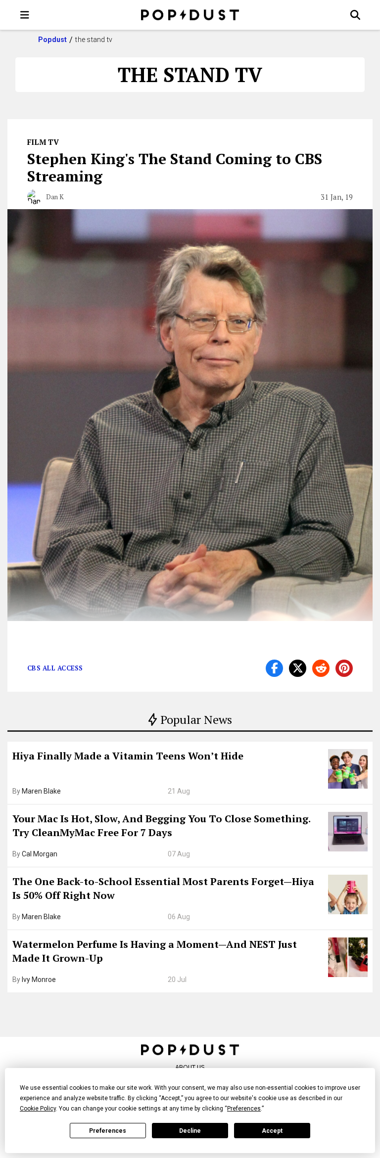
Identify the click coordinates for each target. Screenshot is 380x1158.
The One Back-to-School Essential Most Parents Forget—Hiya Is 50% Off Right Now (163, 888)
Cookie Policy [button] (38, 1108)
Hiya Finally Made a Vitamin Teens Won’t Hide (127, 755)
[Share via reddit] (321, 668)
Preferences (107, 1130)
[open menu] (25, 15)
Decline (190, 1130)
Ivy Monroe (39, 979)
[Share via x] (297, 668)
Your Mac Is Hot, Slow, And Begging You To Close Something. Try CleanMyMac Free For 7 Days (161, 825)
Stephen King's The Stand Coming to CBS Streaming (174, 167)
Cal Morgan (39, 854)
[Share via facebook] (274, 668)
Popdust (52, 40)
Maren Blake (41, 791)
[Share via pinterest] (344, 668)
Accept (272, 1130)
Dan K (55, 196)
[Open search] (355, 15)
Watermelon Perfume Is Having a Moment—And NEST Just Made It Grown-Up (154, 951)
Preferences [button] (244, 1108)
